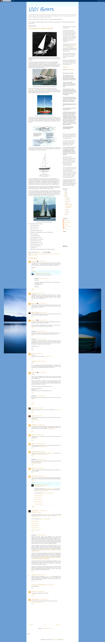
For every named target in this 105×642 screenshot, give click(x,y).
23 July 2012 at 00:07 (42, 261)
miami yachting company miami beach (38, 584)
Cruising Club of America (54, 253)
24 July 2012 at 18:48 (42, 312)
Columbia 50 (40, 253)
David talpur (33, 424)
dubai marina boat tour (38, 499)
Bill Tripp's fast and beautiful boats (68, 207)
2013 (65, 195)
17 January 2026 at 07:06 (43, 599)
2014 (65, 193)
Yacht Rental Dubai (34, 419)
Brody (32, 353)
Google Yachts (34, 574)
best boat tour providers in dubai (41, 490)
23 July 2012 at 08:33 (40, 293)
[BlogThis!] (46, 252)
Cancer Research (67, 128)
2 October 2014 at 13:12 (39, 434)
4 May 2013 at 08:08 (38, 415)
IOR (59, 253)
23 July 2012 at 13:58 (42, 303)
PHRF (29, 255)
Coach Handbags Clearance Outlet (48, 557)
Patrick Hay (33, 293)
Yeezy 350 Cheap (53, 549)
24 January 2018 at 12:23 (40, 459)
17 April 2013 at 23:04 (40, 395)
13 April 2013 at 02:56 (41, 361)
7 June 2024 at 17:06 (50, 584)
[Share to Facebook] (48, 252)
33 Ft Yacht (33, 594)
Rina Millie (33, 408)
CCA (32, 253)
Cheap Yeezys (36, 550)
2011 (65, 214)
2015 (65, 192)
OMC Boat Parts (34, 361)
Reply (32, 268)
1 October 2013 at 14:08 (40, 424)
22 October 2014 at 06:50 (39, 443)
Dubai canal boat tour (38, 501)
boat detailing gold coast (43, 446)
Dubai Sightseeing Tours (49, 453)
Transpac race (32, 89)
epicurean (55, 639)
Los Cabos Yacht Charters (36, 463)
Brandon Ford (34, 261)
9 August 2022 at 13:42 (41, 574)
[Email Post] (43, 252)
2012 (65, 196)
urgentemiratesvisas (35, 599)
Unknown (33, 434)
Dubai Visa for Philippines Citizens (37, 602)
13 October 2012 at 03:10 (45, 273)
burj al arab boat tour (38, 497)
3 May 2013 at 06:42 (39, 408)
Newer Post (31, 624)
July (66, 202)
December (67, 198)
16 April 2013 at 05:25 (42, 372)
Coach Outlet (57, 557)
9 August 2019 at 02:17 (42, 476)
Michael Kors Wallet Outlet (44, 558)
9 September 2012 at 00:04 (41, 331)
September (67, 201)
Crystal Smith (34, 591)
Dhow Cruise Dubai (37, 454)
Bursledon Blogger (35, 312)
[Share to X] (47, 252)
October (66, 199)
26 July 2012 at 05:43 (42, 320)
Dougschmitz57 (34, 476)
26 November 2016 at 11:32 (40, 451)
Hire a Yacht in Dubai (48, 356)
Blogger (62, 639)
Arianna (32, 415)
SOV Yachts (33, 438)
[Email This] (45, 252)
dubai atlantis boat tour (38, 495)
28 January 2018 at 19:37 (39, 468)
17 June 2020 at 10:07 (46, 484)
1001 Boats (41, 9)
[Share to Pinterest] (49, 252)
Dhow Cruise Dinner (44, 454)
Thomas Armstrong (67, 226)
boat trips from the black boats (45, 518)
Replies (34, 271)
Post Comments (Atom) (47, 628)
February (66, 212)
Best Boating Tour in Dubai (39, 486)
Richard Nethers (37, 273)
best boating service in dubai (50, 488)
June (66, 209)
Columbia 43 (35, 253)
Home (45, 624)
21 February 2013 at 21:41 (44, 278)
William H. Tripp (34, 255)
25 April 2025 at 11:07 (40, 591)
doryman (65, 228)
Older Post (58, 624)
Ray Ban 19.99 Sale (35, 558)
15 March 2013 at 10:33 (38, 353)
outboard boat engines (51, 428)
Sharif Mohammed (37, 484)
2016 (65, 190)
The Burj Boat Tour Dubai (38, 504)
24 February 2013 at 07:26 (41, 339)
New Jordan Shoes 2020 (44, 549)
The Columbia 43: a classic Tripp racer (68, 205)
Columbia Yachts (46, 253)
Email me (65, 67)
